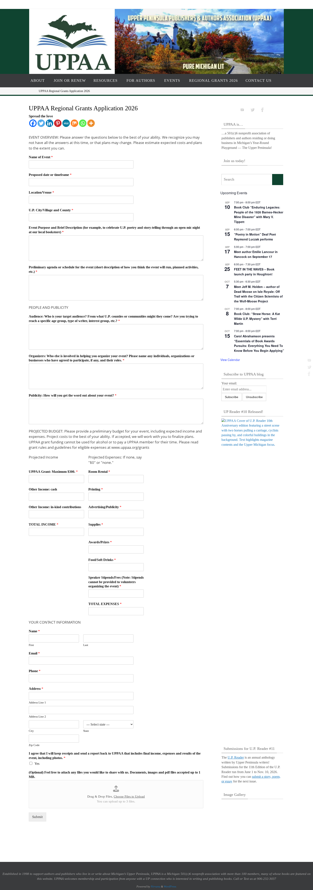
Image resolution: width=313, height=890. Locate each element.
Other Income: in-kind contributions (55, 507)
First (31, 645)
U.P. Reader (236, 757)
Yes (36, 763)
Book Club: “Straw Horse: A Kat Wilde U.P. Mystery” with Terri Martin (257, 318)
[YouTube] (308, 360)
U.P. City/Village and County (51, 210)
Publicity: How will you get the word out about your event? (72, 395)
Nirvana (155, 886)
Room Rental (99, 471)
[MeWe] (66, 123)
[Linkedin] (49, 123)
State (86, 730)
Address (36, 688)
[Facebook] (308, 374)
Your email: (229, 383)
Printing (95, 489)
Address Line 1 (37, 702)
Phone (34, 671)
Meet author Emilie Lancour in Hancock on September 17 (256, 254)
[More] (91, 123)
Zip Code (34, 745)
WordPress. (170, 886)
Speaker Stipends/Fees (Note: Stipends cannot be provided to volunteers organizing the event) (116, 582)
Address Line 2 (37, 716)
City (31, 730)
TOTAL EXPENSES (105, 604)
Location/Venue (41, 192)
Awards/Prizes (100, 542)
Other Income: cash (43, 489)
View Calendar (230, 360)
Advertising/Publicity (104, 507)
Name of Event (41, 157)
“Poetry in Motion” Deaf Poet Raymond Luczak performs (255, 236)
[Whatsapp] (82, 123)
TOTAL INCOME (43, 524)
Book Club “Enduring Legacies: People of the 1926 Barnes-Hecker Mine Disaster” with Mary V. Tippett (258, 214)
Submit (37, 817)
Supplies (95, 524)
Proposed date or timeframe (50, 175)
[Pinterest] (58, 123)
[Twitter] (308, 367)
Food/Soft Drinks (102, 560)
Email (34, 653)
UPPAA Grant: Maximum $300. (53, 471)
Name (34, 631)
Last (85, 645)
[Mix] (74, 123)
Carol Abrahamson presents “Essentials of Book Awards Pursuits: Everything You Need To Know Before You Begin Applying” (259, 343)
